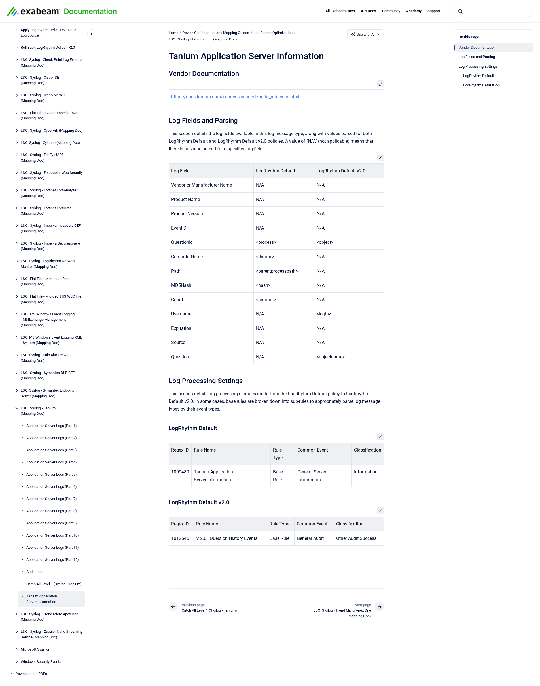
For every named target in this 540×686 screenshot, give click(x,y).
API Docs (368, 11)
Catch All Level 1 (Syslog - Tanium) (54, 584)
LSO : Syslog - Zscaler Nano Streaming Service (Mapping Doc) (51, 634)
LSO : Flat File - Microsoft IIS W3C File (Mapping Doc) (51, 299)
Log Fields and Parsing (477, 57)
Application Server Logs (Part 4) (51, 462)
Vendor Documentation (477, 47)
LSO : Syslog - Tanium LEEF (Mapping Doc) (42, 411)
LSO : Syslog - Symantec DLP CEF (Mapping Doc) (48, 376)
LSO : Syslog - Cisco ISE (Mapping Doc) (40, 80)
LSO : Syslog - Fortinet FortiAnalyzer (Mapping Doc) (49, 193)
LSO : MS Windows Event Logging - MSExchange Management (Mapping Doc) (48, 319)
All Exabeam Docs (340, 11)
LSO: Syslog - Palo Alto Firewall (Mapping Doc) (45, 358)
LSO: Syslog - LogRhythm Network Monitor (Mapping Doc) (48, 264)
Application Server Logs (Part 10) (52, 535)
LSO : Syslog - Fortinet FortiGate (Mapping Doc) (46, 211)
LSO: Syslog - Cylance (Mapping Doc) (50, 142)
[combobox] (493, 11)
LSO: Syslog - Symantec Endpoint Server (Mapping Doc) (47, 393)
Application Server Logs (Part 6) (51, 486)
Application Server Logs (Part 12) (52, 559)
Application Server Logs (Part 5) (51, 474)
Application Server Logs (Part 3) (51, 450)
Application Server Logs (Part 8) (51, 511)
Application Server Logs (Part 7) (51, 499)
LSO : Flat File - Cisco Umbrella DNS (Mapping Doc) (49, 116)
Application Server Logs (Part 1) (51, 426)
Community (391, 11)
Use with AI (366, 34)
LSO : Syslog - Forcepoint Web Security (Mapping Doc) (52, 175)
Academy (414, 11)
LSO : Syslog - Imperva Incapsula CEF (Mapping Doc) (51, 228)
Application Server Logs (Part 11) (52, 547)
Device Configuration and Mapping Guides (215, 33)
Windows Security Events (41, 661)
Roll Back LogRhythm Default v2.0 (48, 47)
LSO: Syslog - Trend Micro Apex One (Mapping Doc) (49, 617)
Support (433, 11)
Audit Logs (34, 572)
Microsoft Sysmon (35, 649)
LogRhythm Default (478, 76)
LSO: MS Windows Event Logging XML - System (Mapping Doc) (51, 340)
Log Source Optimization (273, 33)
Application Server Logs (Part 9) (51, 523)
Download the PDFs (31, 674)
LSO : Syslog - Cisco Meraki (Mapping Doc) (43, 98)
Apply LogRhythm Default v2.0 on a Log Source (48, 33)
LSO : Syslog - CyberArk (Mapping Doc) (52, 130)
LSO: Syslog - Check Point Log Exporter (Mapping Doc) (52, 62)
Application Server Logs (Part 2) (51, 438)
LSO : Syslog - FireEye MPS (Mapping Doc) (42, 158)
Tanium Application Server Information (41, 599)
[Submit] (460, 11)
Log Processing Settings (478, 66)
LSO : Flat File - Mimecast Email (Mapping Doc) (46, 282)
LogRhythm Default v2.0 (482, 85)
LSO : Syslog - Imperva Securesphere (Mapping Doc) (50, 246)
